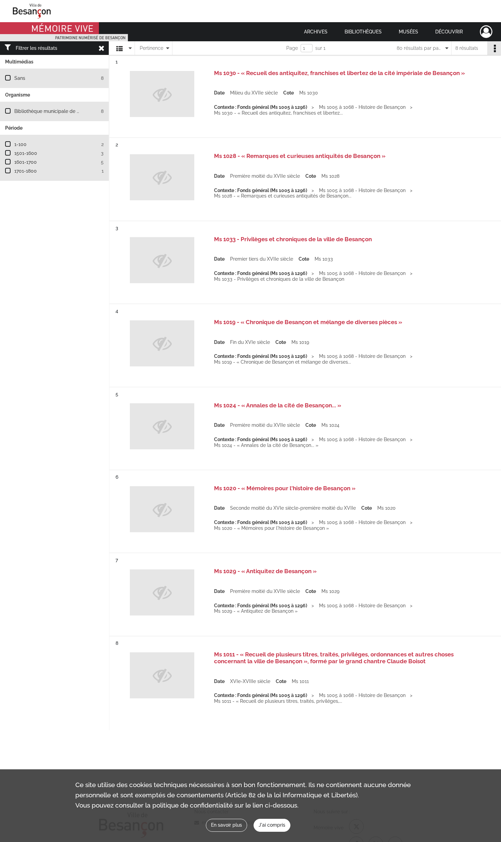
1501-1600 (25, 153)
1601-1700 (25, 162)
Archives (316, 31)
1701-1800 (25, 171)
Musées (408, 31)
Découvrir (449, 31)
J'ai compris (272, 825)
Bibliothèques (363, 31)
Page (292, 48)
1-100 (20, 144)
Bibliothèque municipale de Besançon (56, 111)
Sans (19, 78)
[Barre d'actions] (494, 48)
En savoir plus (226, 825)
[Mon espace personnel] (486, 31)
